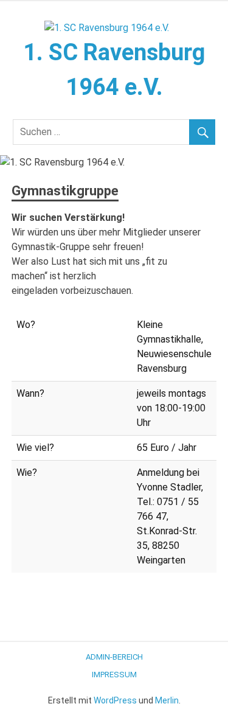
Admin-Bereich (114, 656)
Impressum (114, 674)
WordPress (115, 700)
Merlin (167, 700)
